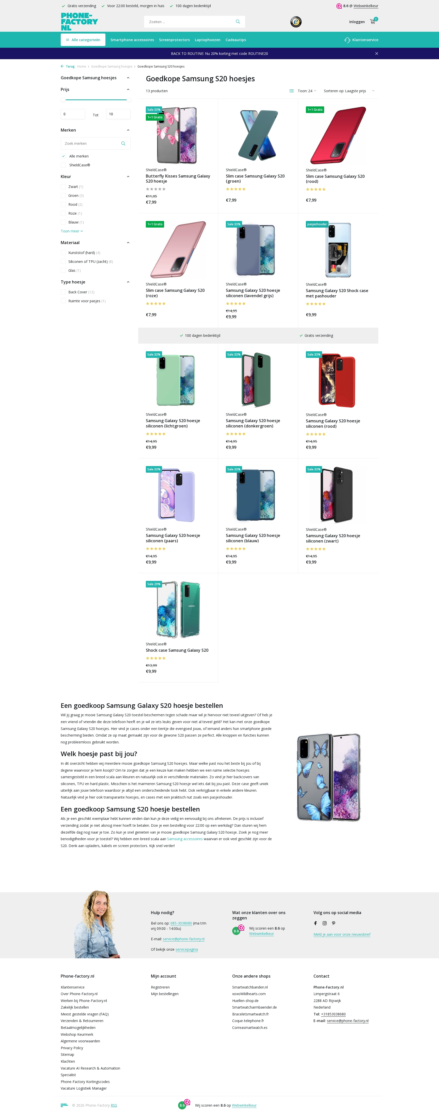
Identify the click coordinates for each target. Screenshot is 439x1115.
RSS (114, 1105)
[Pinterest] (334, 923)
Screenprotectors (174, 39)
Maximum (118, 114)
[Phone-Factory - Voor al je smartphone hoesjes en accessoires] (80, 21)
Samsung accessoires (185, 838)
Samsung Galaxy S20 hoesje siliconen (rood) (333, 423)
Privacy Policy (72, 1047)
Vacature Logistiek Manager (84, 1088)
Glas (74, 270)
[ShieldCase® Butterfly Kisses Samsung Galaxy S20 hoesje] (178, 135)
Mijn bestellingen (165, 993)
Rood (75, 204)
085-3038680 (181, 923)
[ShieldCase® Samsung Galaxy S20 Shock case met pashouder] (338, 250)
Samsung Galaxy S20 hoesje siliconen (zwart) (333, 538)
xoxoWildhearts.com (249, 993)
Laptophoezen (208, 39)
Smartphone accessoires (132, 39)
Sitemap (67, 1054)
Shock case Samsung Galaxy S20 (177, 650)
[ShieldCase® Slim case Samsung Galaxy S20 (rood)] (338, 135)
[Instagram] (325, 923)
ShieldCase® (79, 165)
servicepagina (187, 949)
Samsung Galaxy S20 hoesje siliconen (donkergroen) (253, 423)
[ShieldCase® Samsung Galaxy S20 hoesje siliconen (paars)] (178, 495)
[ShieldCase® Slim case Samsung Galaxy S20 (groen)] (258, 135)
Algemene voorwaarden (80, 1041)
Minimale (73, 114)
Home (81, 66)
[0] (371, 22)
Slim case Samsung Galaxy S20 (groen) (255, 178)
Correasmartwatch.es (250, 1027)
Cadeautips (236, 39)
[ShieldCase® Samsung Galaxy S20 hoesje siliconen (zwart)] (338, 495)
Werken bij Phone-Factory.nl (84, 1000)
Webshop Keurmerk (77, 1034)
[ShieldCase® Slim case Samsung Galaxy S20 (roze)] (178, 250)
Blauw (76, 222)
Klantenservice (364, 39)
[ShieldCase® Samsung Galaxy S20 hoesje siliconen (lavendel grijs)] (258, 250)
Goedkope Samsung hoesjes (111, 66)
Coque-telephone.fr (248, 1020)
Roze (75, 213)
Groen (76, 195)
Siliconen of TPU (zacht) (90, 261)
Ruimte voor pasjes (87, 300)
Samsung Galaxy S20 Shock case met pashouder (337, 293)
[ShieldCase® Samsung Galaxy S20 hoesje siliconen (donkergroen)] (258, 380)
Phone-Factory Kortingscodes (85, 1081)
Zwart (75, 186)
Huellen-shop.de (245, 1000)
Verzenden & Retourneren (82, 1020)
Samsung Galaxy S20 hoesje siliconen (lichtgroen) (173, 423)
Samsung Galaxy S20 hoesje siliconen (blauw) (253, 538)
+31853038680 (333, 1014)
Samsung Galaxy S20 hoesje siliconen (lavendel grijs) (253, 293)
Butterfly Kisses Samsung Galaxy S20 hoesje (178, 178)
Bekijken (359, 444)
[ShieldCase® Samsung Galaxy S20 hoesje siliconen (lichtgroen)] (178, 380)
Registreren (160, 987)
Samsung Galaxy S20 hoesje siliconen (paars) (173, 538)
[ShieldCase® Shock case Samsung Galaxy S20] (178, 610)
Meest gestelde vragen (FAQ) (85, 1014)
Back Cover (81, 292)
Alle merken (78, 156)
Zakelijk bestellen (75, 1007)
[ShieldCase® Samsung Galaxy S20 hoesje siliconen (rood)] (338, 380)
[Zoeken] (238, 21)
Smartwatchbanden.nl (250, 987)
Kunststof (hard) (84, 252)
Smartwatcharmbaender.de (254, 1007)
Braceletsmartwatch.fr (250, 1014)
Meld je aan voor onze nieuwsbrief (341, 934)
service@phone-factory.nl (184, 938)
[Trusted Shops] (296, 21)
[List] (291, 91)
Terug (70, 66)
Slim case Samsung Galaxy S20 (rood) (335, 179)
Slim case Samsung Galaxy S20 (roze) (175, 293)
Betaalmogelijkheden (78, 1027)
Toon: (302, 90)
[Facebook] (315, 923)
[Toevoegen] (201, 199)
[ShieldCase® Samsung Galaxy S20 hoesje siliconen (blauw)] (258, 495)
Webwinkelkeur (366, 5)
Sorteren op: (334, 90)
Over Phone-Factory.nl (79, 993)
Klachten (68, 1061)
